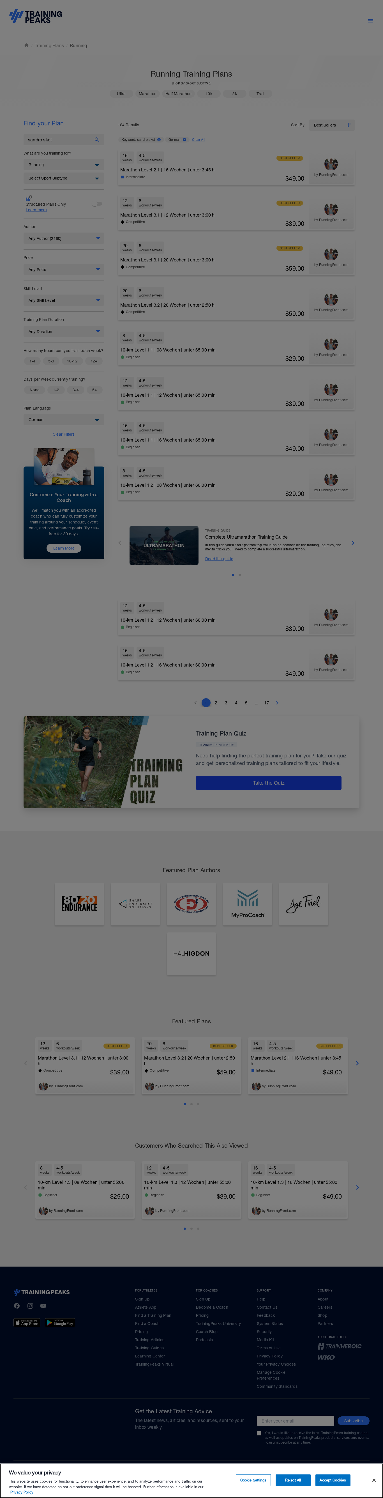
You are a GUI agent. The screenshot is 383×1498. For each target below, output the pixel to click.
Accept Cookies (333, 1480)
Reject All (293, 1480)
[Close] (374, 1480)
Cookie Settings (253, 1480)
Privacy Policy (21, 1492)
